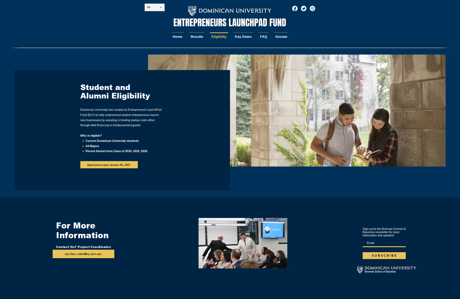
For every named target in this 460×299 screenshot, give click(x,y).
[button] (197, 35)
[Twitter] (303, 8)
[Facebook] (295, 8)
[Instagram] (312, 8)
